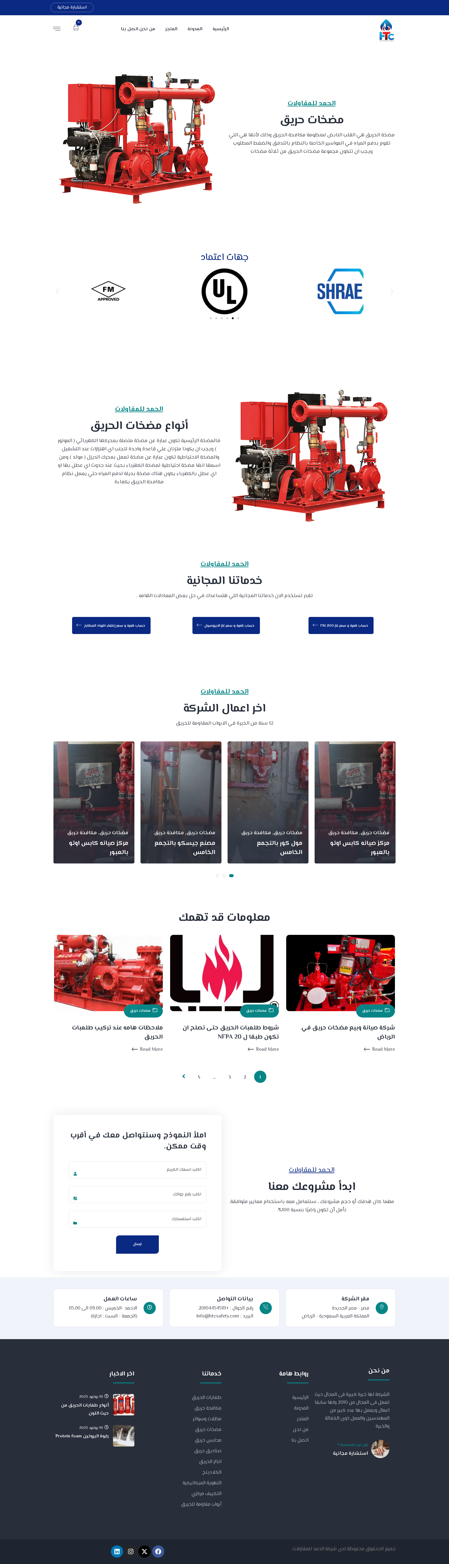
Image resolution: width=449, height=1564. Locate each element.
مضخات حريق (140, 1011)
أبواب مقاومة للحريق (201, 1504)
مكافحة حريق (208, 1408)
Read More (151, 1050)
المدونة (301, 1408)
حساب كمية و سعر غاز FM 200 (343, 626)
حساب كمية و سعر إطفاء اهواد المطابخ (114, 626)
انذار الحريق (210, 1462)
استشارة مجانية (72, 7)
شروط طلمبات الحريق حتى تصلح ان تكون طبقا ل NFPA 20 (231, 1033)
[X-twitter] (144, 1551)
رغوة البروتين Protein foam (82, 1436)
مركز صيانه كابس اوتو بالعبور (359, 848)
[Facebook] (158, 1551)
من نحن (300, 1430)
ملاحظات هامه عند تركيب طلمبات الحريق (117, 1033)
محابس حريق (208, 1440)
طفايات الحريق (206, 1398)
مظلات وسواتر (207, 1419)
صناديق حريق (207, 1451)
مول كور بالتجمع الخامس (279, 848)
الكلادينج (212, 1472)
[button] (57, 291)
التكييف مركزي (206, 1494)
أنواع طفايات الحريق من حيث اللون (85, 1409)
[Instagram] (131, 1551)
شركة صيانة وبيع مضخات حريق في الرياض (348, 1033)
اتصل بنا (299, 1440)
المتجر (302, 1419)
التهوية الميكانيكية (202, 1483)
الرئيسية (300, 1398)
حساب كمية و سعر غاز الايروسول (228, 626)
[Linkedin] (117, 1551)
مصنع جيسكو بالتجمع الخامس (185, 848)
